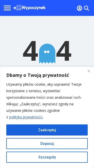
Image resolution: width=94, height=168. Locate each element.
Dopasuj (47, 144)
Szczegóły (47, 157)
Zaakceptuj (47, 130)
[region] (47, 117)
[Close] (89, 71)
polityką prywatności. (26, 117)
